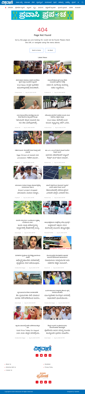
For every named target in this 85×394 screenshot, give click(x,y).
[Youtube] (41, 355)
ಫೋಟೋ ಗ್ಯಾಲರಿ (20, 7)
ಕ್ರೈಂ (34, 7)
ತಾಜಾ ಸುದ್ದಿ (19, 2)
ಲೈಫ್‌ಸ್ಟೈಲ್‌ (39, 2)
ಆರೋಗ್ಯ (60, 2)
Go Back (50, 50)
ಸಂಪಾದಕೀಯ (79, 7)
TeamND (76, 392)
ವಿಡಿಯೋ (10, 7)
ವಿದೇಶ (71, 7)
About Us (8, 364)
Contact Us (9, 370)
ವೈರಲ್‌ (74, 2)
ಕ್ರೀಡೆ (55, 2)
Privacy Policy (49, 367)
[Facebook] (37, 355)
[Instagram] (50, 355)
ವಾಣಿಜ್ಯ (67, 2)
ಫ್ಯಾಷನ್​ (29, 7)
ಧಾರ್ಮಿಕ (40, 7)
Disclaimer (48, 364)
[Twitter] (45, 355)
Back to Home (36, 50)
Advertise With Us (11, 367)
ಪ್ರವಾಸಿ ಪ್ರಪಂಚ (62, 7)
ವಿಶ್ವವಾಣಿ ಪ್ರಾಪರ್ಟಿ (50, 7)
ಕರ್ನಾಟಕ (27, 2)
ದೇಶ (33, 2)
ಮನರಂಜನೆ (48, 2)
